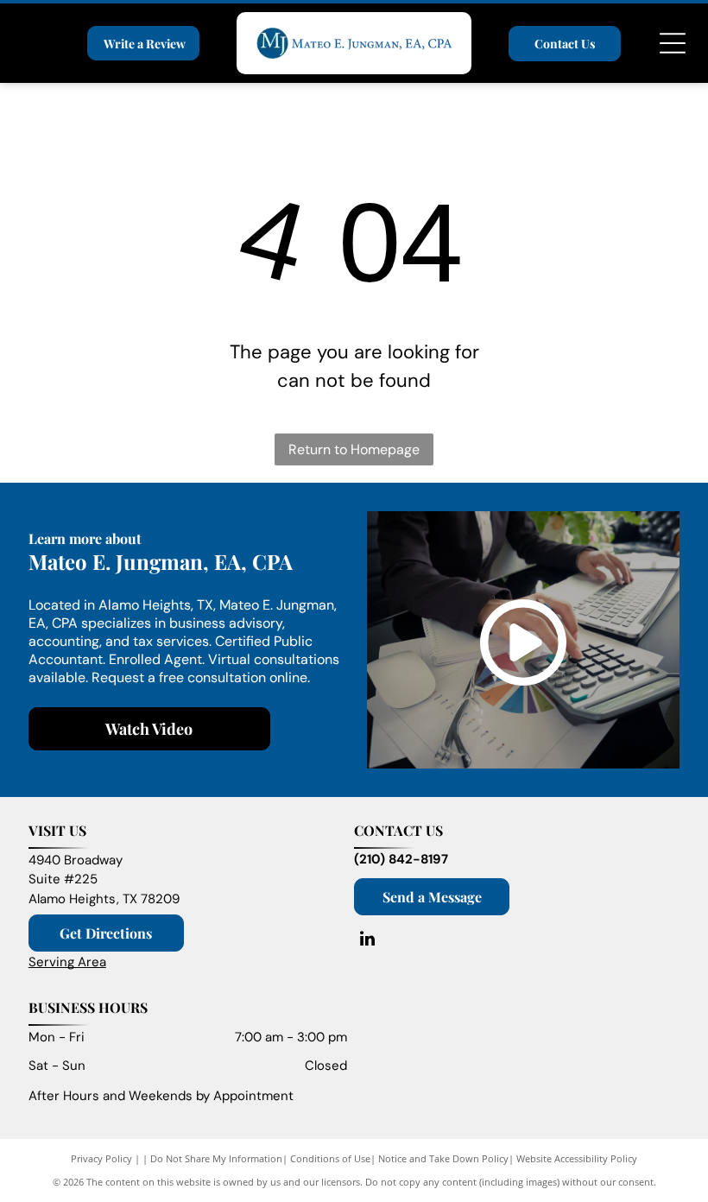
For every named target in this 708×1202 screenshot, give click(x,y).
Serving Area (67, 962)
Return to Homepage (354, 449)
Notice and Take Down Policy (443, 1158)
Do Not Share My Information (216, 1158)
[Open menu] (673, 43)
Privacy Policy (101, 1158)
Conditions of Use (330, 1158)
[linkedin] (367, 941)
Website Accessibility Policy (576, 1158)
